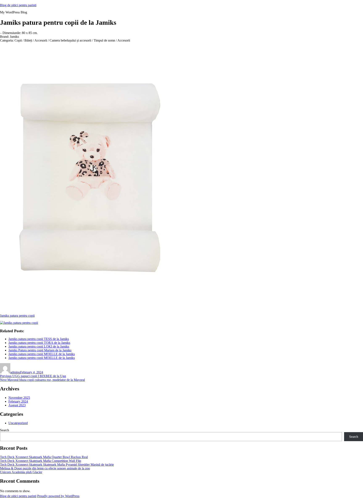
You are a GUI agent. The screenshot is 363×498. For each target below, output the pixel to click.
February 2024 (18, 401)
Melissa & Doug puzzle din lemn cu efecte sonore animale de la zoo (45, 468)
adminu (15, 372)
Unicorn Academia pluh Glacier (21, 472)
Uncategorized (18, 423)
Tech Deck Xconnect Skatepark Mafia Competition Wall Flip (40, 461)
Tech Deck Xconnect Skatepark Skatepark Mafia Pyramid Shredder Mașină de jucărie (57, 464)
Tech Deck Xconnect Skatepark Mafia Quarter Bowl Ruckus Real (44, 457)
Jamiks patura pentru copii (17, 315)
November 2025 (19, 397)
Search (4, 430)
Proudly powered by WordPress (58, 496)
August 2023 (17, 405)
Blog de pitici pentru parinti (18, 5)
